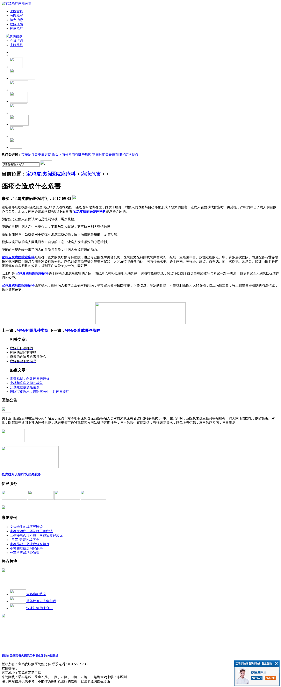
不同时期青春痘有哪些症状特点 (115, 154)
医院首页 (16, 11)
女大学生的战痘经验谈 (26, 527)
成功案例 (16, 36)
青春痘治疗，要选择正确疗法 (31, 531)
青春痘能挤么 (36, 594)
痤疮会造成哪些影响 (82, 330)
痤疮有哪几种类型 (33, 330)
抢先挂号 (8, 474)
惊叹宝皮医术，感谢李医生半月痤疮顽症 (39, 391)
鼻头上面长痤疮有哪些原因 (71, 154)
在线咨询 (16, 40)
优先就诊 (34, 474)
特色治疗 (16, 20)
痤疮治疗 (16, 28)
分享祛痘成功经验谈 (24, 387)
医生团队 (41, 655)
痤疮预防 (16, 24)
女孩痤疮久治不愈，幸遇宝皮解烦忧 (36, 535)
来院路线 (16, 45)
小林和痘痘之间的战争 (26, 383)
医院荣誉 (29, 655)
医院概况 (16, 15)
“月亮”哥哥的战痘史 (24, 539)
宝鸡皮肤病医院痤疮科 (51, 174)
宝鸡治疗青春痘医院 (36, 154)
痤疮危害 (91, 174)
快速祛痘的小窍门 (39, 608)
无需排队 (21, 474)
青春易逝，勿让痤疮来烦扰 (29, 378)
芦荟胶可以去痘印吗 (41, 601)
